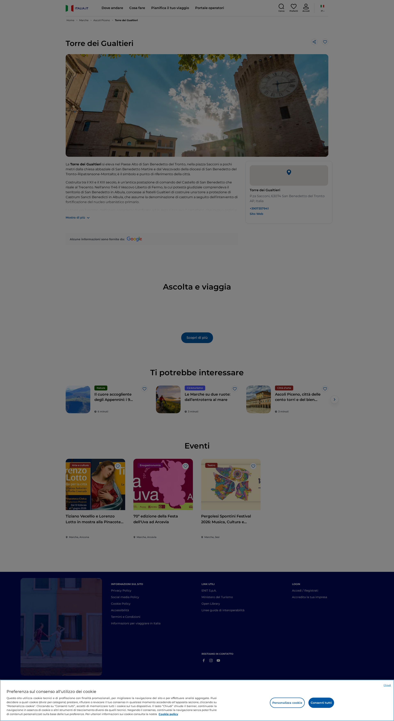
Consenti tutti (321, 703)
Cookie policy (168, 714)
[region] (197, 700)
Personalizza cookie (287, 703)
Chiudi (387, 685)
